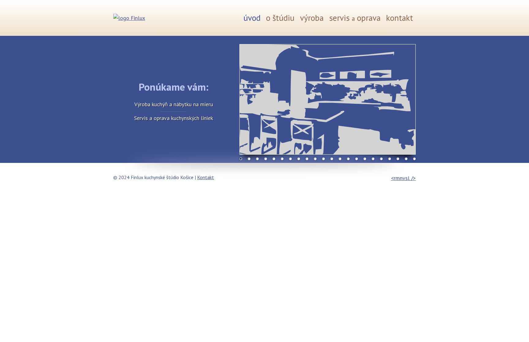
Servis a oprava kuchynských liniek (173, 118)
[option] (327, 99)
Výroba (312, 18)
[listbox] (327, 99)
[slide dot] (240, 158)
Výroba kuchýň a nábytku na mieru (173, 104)
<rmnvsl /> (403, 178)
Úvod (252, 18)
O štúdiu (280, 18)
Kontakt (399, 18)
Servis (355, 18)
